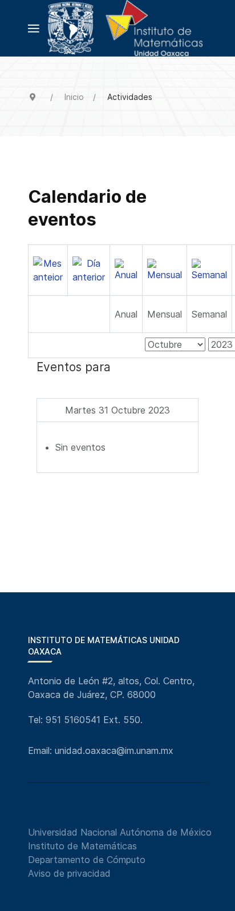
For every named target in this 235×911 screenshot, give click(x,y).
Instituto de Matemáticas (82, 846)
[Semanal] (209, 269)
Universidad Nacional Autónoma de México (120, 832)
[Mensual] (164, 269)
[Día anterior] (88, 269)
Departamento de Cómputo (86, 859)
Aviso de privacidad (69, 873)
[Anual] (126, 269)
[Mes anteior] (48, 269)
